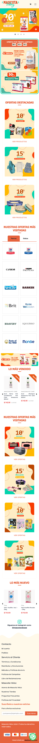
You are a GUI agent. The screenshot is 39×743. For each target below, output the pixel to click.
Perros (13, 238)
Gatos (25, 238)
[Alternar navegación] (35, 4)
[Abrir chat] (32, 736)
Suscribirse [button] (31, 713)
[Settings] (4, 20)
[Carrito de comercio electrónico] (30, 4)
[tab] (15, 34)
